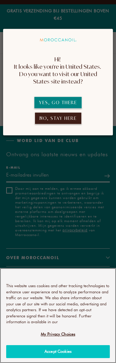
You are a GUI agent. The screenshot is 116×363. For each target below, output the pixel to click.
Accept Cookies (58, 351)
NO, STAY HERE (58, 118)
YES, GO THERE (58, 102)
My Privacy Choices (58, 334)
